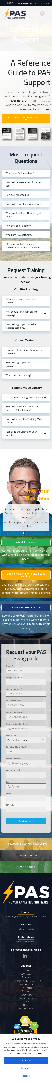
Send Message (26, 821)
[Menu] (42, 13)
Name (9, 666)
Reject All (26, 1075)
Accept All (26, 1060)
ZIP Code (10, 805)
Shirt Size (11, 735)
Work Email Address (16, 712)
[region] (26, 1058)
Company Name (14, 677)
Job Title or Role (14, 689)
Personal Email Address (17, 724)
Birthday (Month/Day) (16, 747)
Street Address (13, 758)
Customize (26, 1068)
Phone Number (13, 701)
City (8, 782)
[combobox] (26, 740)
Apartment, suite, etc (16, 770)
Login (10, 3)
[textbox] (23, 740)
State (8, 793)
